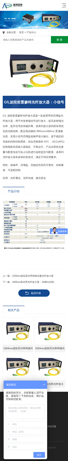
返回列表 (36, 293)
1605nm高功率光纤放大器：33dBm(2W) (33, 282)
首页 (21, 32)
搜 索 (59, 39)
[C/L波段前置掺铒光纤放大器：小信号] (34, 71)
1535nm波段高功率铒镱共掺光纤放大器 (32, 276)
